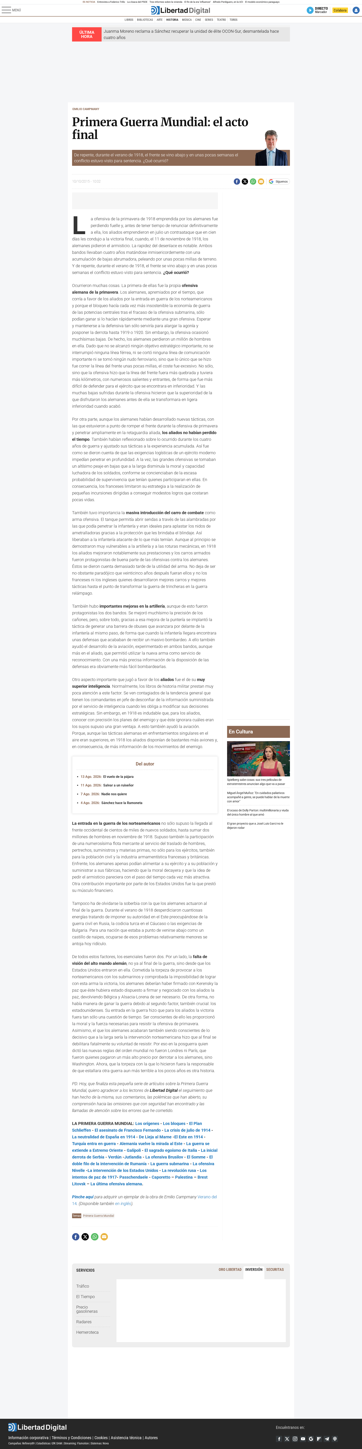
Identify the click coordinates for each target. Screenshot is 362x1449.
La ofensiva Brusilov (164, 1157)
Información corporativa (28, 1437)
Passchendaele (133, 1177)
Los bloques (174, 1123)
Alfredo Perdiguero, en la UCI (228, 2)
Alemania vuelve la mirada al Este (151, 1143)
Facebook (279, 1439)
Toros (233, 19)
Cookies (101, 1437)
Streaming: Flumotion (76, 1443)
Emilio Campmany (85, 109)
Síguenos (282, 181)
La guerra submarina (169, 1163)
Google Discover (311, 1439)
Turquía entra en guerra (94, 1143)
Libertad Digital (142, 1427)
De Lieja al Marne (155, 1136)
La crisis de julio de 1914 (187, 1130)
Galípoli (134, 1150)
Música (187, 19)
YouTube (303, 1439)
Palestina (184, 1177)
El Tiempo (85, 1296)
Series (209, 19)
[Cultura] (180, 10)
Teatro (221, 19)
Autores (151, 1437)
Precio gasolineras (87, 1309)
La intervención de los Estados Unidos (123, 1170)
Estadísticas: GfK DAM (49, 1443)
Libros (129, 19)
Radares (84, 1321)
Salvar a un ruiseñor (107, 785)
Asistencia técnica (126, 1437)
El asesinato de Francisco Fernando (128, 1130)
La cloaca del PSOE (137, 2)
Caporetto (161, 1177)
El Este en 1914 (188, 1136)
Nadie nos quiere (104, 794)
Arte (160, 19)
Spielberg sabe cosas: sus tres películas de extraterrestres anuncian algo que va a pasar (256, 782)
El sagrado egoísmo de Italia (171, 1150)
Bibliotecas (145, 19)
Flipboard (319, 1439)
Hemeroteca (87, 1332)
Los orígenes (147, 1123)
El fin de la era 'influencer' (197, 2)
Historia (172, 19)
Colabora (340, 10)
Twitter (287, 1439)
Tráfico (82, 1286)
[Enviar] (253, 181)
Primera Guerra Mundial (98, 1215)
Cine (198, 19)
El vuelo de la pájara (107, 777)
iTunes (335, 1439)
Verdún (115, 1157)
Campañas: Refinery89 (21, 1443)
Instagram (295, 1439)
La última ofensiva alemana (116, 1183)
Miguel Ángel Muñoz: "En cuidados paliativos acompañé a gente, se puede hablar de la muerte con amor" (258, 797)
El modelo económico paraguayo (262, 2)
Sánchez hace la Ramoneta (111, 803)
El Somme (196, 1157)
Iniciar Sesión (356, 10)
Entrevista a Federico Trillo (111, 2)
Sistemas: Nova (100, 1443)
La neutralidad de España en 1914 (103, 1136)
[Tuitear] (245, 181)
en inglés (123, 1203)
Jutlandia (133, 1157)
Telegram (327, 1439)
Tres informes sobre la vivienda (166, 2)
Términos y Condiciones (71, 1437)
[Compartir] (237, 181)
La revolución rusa (179, 1170)
